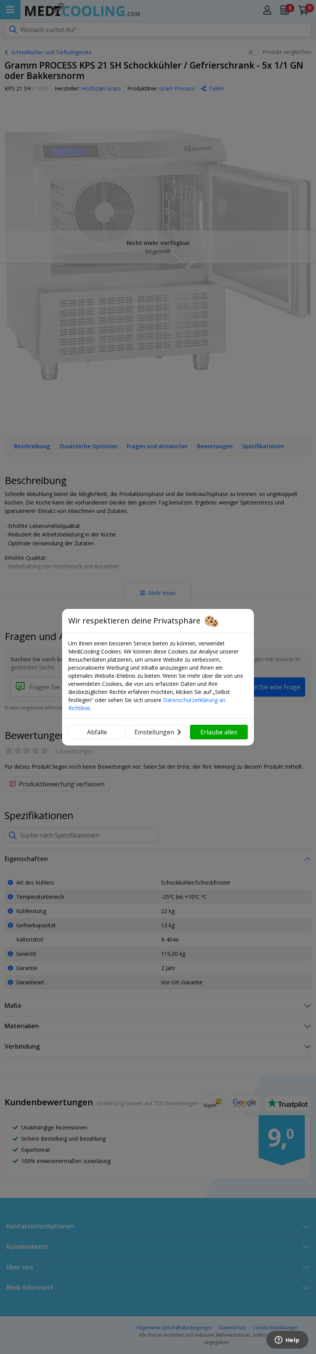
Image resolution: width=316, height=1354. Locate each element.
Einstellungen (154, 732)
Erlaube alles (218, 732)
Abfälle (97, 732)
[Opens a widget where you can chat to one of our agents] (287, 1340)
